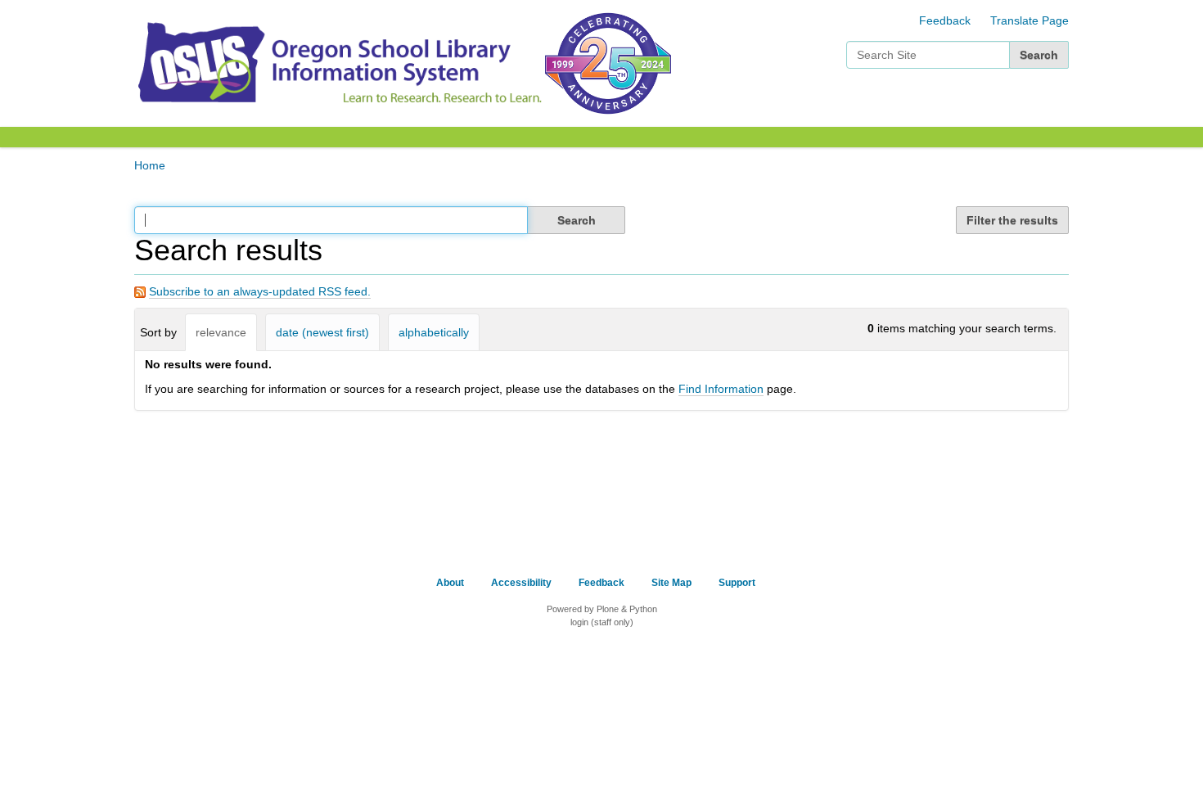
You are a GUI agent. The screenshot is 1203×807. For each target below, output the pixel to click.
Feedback (945, 20)
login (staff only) (601, 622)
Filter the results (1012, 220)
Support (737, 582)
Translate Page (1029, 20)
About (450, 582)
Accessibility (521, 582)
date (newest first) (322, 332)
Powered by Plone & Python (602, 609)
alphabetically (434, 332)
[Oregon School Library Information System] (338, 62)
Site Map (671, 582)
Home (149, 165)
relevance (221, 332)
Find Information (721, 388)
